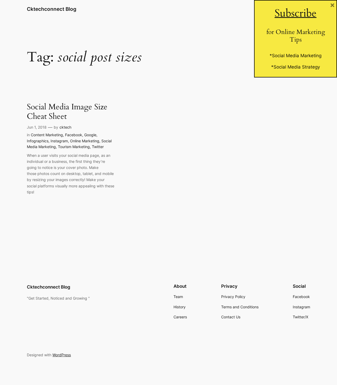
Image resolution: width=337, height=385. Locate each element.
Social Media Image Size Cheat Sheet (67, 112)
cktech (65, 127)
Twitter (98, 146)
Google (90, 135)
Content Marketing (47, 135)
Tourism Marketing (74, 146)
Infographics (37, 141)
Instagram (59, 141)
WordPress (61, 355)
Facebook (73, 135)
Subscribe (295, 13)
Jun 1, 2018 (37, 127)
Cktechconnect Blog (51, 9)
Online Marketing (84, 141)
